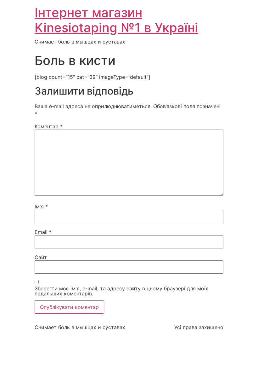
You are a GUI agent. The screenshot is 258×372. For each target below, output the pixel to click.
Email (43, 232)
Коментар (49, 126)
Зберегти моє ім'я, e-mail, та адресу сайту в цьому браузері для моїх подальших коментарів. (121, 291)
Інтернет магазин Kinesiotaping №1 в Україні (116, 20)
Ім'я (41, 206)
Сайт (41, 257)
